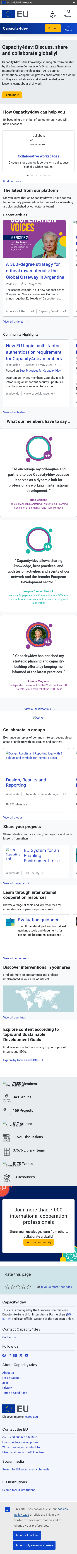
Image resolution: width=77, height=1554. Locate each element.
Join (55, 28)
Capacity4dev (15, 28)
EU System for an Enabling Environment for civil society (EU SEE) (44, 858)
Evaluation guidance (38, 919)
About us (8, 1373)
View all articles (13, 322)
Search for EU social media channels (25, 1469)
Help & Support (11, 1378)
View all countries (15, 1017)
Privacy (7, 1388)
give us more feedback (56, 1287)
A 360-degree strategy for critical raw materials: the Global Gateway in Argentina (35, 271)
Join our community (38, 1242)
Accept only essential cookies (34, 1545)
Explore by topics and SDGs (21, 1060)
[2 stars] (10, 1286)
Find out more (12, 181)
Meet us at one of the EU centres (23, 1452)
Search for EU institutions (18, 1490)
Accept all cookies (26, 1535)
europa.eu (31, 1417)
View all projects (14, 883)
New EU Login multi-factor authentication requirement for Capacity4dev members (34, 352)
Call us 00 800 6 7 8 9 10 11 (20, 1437)
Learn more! (12, 95)
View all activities (14, 412)
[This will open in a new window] (15, 14)
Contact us (9, 1337)
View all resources (15, 958)
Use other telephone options (20, 1442)
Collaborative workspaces (38, 156)
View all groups (13, 817)
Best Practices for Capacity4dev (40, 370)
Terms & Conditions (14, 1393)
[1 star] (7, 1286)
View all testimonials (37, 709)
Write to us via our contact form (22, 1447)
